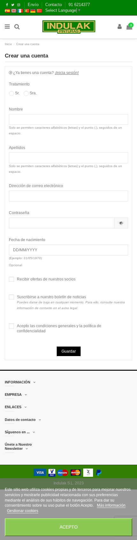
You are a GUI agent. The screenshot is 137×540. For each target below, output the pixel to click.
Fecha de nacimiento (27, 240)
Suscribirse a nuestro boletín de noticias (71, 302)
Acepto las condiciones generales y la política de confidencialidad (59, 329)
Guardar (68, 351)
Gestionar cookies (22, 511)
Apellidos (17, 147)
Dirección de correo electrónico (36, 186)
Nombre (16, 109)
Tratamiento (19, 84)
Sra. (33, 93)
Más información (111, 505)
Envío (34, 4)
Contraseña (19, 213)
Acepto (69, 527)
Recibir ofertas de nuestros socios (46, 279)
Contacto (54, 4)
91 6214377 (79, 4)
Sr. (16, 93)
